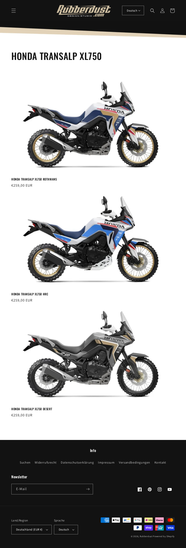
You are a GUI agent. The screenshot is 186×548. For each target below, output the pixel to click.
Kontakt (160, 462)
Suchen (25, 462)
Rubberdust (146, 536)
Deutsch (132, 10)
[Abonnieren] (88, 489)
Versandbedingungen (134, 462)
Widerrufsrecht (45, 462)
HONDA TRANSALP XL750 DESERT (31, 409)
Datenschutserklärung (77, 462)
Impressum (106, 462)
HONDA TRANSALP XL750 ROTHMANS (34, 179)
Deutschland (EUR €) (29, 529)
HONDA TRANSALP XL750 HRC (29, 294)
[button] (14, 11)
